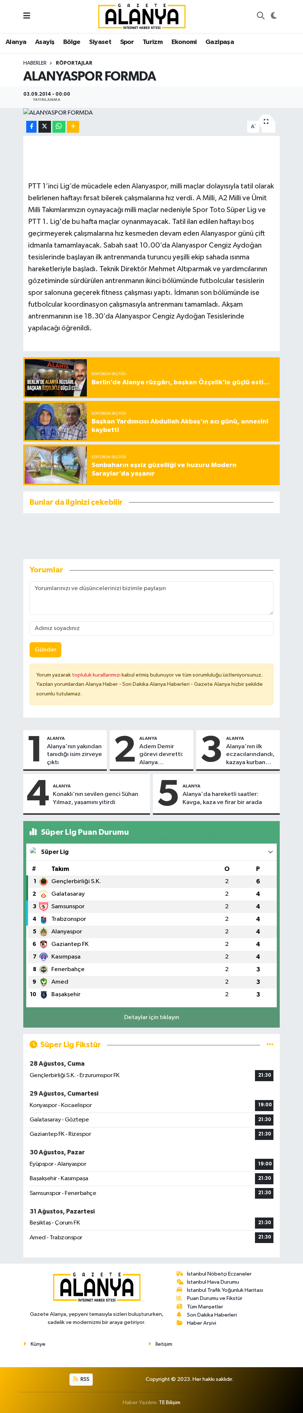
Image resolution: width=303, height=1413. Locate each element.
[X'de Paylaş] (44, 127)
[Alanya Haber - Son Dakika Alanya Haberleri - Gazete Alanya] (142, 16)
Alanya (16, 42)
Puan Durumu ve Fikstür (214, 1298)
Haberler (35, 63)
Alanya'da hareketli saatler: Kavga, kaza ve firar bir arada (222, 798)
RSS (84, 1379)
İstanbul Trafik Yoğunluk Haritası (225, 1290)
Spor (127, 42)
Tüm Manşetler (205, 1307)
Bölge (72, 42)
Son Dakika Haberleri (212, 1315)
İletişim (164, 1344)
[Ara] (260, 16)
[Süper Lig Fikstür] (269, 1045)
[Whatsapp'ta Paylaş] (58, 127)
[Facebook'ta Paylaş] (31, 127)
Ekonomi (184, 42)
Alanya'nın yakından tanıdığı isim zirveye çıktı (74, 754)
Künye (38, 1344)
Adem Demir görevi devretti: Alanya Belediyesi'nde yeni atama (161, 754)
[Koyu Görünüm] (274, 16)
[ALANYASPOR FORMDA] (151, 113)
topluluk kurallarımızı (97, 675)
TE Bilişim (169, 1402)
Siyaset (100, 42)
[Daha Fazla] (73, 127)
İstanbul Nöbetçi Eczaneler (219, 1274)
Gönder (46, 650)
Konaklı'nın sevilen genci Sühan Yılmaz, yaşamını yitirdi (95, 798)
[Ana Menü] (26, 16)
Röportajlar (74, 63)
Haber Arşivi (201, 1323)
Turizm (153, 42)
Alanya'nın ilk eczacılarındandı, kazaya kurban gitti (250, 754)
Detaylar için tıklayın (151, 1017)
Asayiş (44, 42)
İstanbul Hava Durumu (213, 1282)
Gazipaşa (219, 42)
